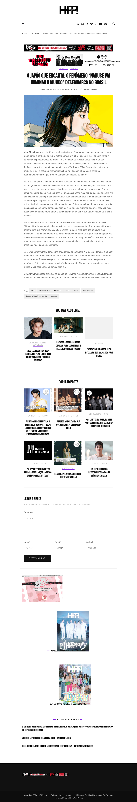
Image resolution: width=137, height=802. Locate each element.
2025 (33, 291)
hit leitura (57, 291)
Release (74, 68)
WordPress (77, 798)
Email (58, 542)
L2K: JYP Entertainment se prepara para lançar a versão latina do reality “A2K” (38, 472)
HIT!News (63, 68)
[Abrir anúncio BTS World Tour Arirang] (72, 60)
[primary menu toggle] (24, 24)
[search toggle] (114, 24)
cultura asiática (44, 291)
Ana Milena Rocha (49, 89)
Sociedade (38, 345)
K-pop (43, 342)
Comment (28, 512)
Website (90, 542)
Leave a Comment (90, 89)
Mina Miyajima (88, 291)
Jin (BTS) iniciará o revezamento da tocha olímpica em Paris (99, 472)
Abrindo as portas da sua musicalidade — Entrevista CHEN (68, 425)
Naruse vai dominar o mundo (36, 296)
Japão (67, 291)
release (54, 296)
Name (27, 542)
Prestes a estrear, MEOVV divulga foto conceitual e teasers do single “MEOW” (68, 346)
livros (76, 291)
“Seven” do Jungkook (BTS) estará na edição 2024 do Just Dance (99, 353)
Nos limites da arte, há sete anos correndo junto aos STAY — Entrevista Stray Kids (99, 423)
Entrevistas (34, 416)
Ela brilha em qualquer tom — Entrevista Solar (68, 475)
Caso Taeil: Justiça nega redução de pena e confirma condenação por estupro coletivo (38, 355)
